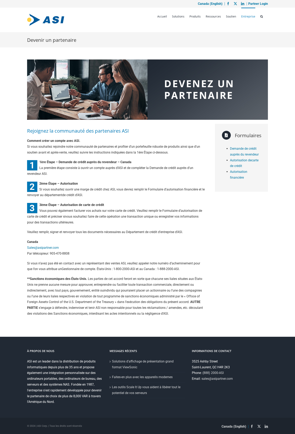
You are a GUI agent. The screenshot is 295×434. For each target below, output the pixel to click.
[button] (261, 16)
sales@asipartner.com (217, 379)
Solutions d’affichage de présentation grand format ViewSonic (143, 364)
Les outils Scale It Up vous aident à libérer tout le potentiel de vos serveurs (146, 390)
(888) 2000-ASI (213, 373)
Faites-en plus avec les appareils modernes (142, 377)
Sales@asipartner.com (43, 248)
